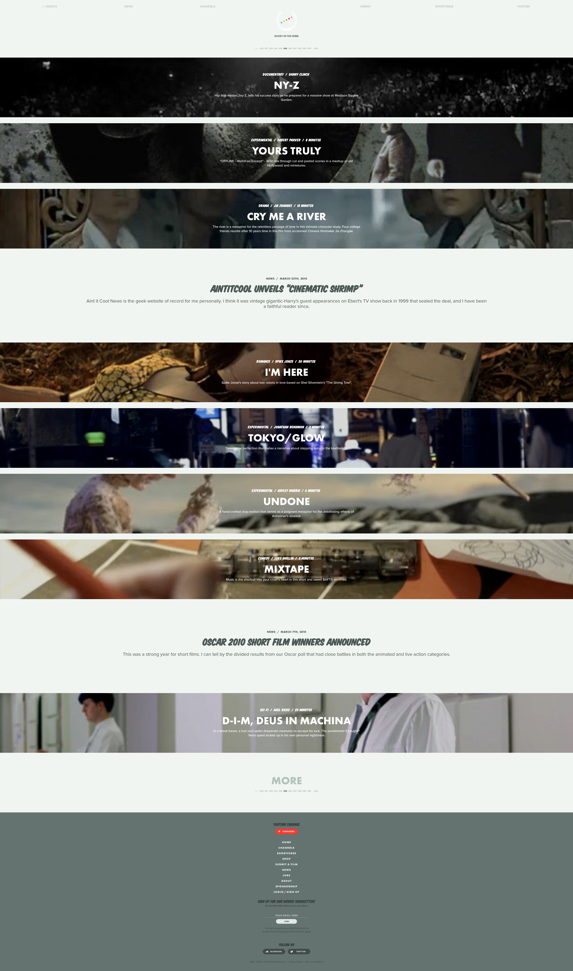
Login (279, 892)
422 (271, 48)
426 (290, 48)
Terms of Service (296, 931)
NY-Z (286, 85)
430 (309, 48)
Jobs (286, 875)
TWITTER (301, 951)
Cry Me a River (286, 216)
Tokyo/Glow (286, 438)
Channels (286, 847)
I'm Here (286, 372)
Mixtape (286, 569)
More (286, 781)
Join (286, 921)
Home (286, 842)
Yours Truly (286, 151)
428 (299, 48)
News (286, 869)
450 (316, 48)
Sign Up (292, 892)
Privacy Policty (295, 962)
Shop (286, 858)
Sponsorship (286, 886)
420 (261, 48)
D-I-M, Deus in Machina (286, 721)
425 (285, 48)
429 (304, 48)
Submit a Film (286, 864)
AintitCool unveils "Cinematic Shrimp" (286, 288)
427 (295, 48)
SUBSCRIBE (288, 831)
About (286, 881)
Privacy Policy (277, 931)
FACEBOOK (276, 951)
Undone (286, 501)
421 (266, 48)
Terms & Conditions (314, 962)
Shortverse (286, 853)
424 (280, 48)
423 (276, 48)
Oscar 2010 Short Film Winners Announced (286, 641)
